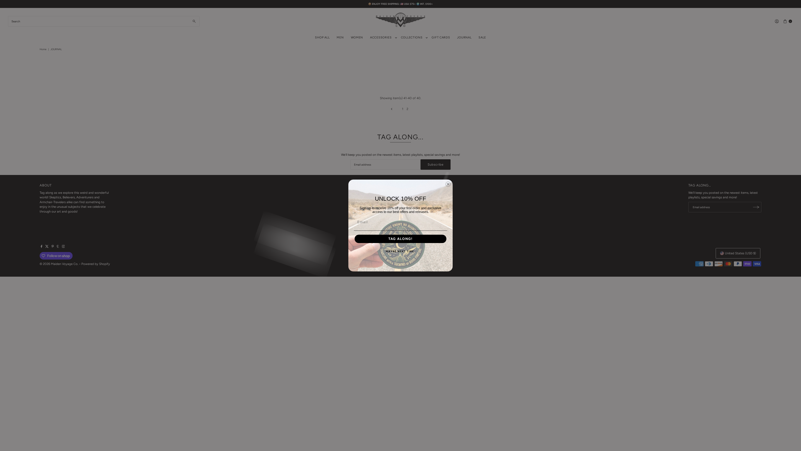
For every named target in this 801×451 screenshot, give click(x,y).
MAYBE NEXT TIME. (400, 251)
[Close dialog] (448, 184)
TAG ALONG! (400, 239)
